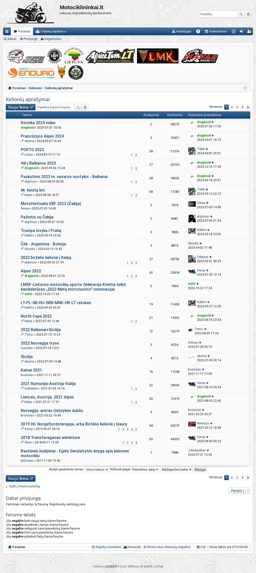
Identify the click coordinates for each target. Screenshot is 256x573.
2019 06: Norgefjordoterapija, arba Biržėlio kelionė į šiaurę (74, 424)
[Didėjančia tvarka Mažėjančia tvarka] (176, 469)
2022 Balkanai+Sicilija (41, 329)
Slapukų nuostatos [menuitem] (108, 547)
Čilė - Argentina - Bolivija (43, 244)
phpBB (110, 566)
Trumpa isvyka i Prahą (41, 230)
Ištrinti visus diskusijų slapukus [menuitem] (168, 547)
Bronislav (27, 375)
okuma (29, 141)
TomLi (28, 334)
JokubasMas (197, 450)
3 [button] (237, 107)
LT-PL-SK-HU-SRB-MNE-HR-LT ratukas (56, 302)
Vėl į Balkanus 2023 (38, 163)
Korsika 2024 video (38, 122)
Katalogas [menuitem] (183, 31)
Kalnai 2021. (32, 370)
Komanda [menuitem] (134, 547)
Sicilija (27, 356)
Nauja (18, 107)
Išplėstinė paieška (248, 14)
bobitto (29, 235)
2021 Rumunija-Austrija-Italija (48, 383)
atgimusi (30, 181)
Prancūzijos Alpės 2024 (42, 136)
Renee (25, 208)
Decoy (201, 270)
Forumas (19, 547)
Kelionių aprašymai (28, 99)
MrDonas (27, 460)
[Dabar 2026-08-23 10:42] (245, 88)
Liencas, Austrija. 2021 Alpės (47, 397)
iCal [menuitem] (203, 547)
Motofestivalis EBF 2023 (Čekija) (51, 203)
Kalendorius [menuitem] (218, 31)
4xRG (28, 294)
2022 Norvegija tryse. (40, 343)
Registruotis (53, 39)
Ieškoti (241, 14)
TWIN (201, 149)
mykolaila (31, 388)
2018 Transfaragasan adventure (50, 437)
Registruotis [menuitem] (250, 32)
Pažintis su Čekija (37, 217)
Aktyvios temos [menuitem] (235, 32)
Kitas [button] (247, 107)
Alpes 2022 (31, 271)
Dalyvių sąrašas (52, 31)
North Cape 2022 (36, 316)
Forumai (24, 31)
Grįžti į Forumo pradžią (24, 486)
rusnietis (27, 348)
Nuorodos (8, 32)
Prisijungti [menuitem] (242, 32)
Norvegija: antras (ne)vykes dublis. (52, 410)
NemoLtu (203, 423)
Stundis (29, 249)
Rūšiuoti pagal (120, 469)
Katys (28, 195)
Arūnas (193, 342)
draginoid (27, 127)
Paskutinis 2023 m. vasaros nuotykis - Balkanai (64, 176)
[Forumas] (31, 13)
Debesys (202, 257)
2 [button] (232, 107)
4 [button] (242, 107)
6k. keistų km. (33, 190)
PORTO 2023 (32, 149)
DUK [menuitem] (200, 32)
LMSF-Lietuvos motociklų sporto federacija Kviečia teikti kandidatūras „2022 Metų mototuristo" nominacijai (73, 287)
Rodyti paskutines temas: (67, 469)
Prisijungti (31, 39)
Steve (28, 442)
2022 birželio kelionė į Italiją (46, 257)
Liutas (28, 154)
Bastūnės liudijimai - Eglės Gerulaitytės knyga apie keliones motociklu (75, 453)
